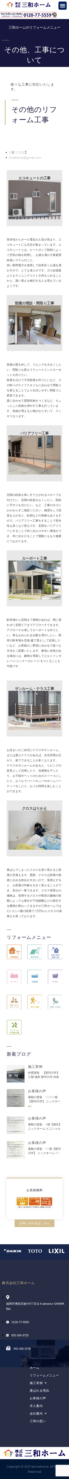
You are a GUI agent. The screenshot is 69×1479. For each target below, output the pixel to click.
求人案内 (36, 1406)
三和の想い (38, 1421)
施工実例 (35, 1067)
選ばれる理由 (39, 1390)
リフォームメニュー (44, 1375)
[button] (62, 5)
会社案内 (36, 1413)
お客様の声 (37, 1091)
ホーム (34, 1368)
